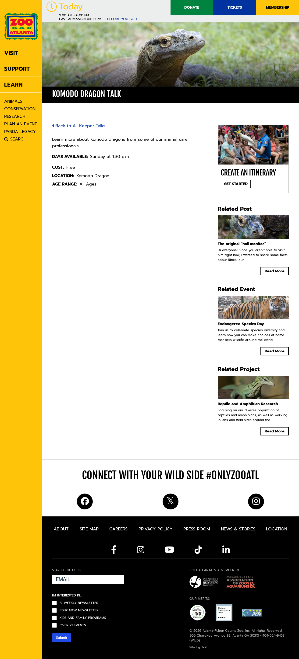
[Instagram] (140, 550)
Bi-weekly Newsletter (79, 603)
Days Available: (70, 156)
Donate (191, 7)
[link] (21, 22)
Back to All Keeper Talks (79, 126)
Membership (277, 7)
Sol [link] (204, 647)
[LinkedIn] (226, 550)
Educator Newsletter (79, 610)
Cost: (58, 167)
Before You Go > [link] (122, 19)
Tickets (235, 7)
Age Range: (64, 184)
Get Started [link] (236, 184)
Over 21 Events (73, 625)
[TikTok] (198, 550)
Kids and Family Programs (83, 618)
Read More (275, 271)
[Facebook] (114, 550)
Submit (61, 637)
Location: (63, 175)
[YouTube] (169, 550)
